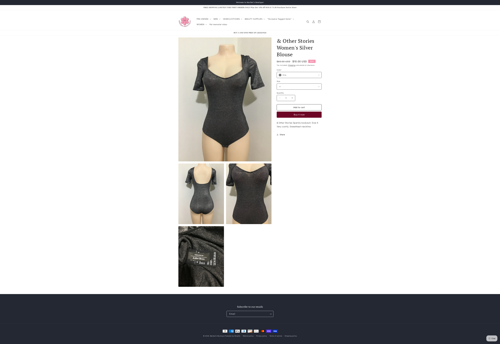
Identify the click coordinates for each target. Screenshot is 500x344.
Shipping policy (291, 336)
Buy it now (299, 115)
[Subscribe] (270, 314)
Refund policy (248, 336)
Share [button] (282, 135)
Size (278, 81)
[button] (203, 19)
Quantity (280, 93)
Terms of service (276, 336)
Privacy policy (261, 336)
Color (279, 70)
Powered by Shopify (232, 336)
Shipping (291, 65)
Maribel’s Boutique (217, 336)
